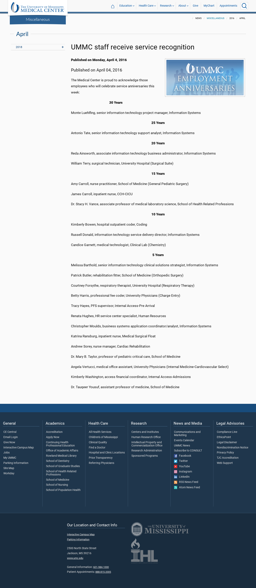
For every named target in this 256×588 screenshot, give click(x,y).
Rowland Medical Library (61, 455)
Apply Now (52, 437)
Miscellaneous (38, 19)
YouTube (183, 466)
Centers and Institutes (145, 432)
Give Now (9, 442)
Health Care (146, 5)
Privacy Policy (225, 452)
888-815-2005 (103, 571)
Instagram (184, 471)
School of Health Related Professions (61, 473)
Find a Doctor (97, 447)
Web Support (225, 463)
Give (195, 5)
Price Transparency (101, 457)
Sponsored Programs (144, 455)
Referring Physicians (101, 463)
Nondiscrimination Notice (232, 447)
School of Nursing (57, 484)
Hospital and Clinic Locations (107, 452)
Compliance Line (227, 432)
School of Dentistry (57, 461)
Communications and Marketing (187, 433)
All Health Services (100, 432)
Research (166, 5)
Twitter (182, 461)
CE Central (9, 432)
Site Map (8, 468)
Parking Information (15, 463)
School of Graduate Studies (63, 466)
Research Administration (146, 450)
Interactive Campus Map (18, 447)
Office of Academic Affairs (62, 450)
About (182, 5)
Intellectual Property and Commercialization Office (146, 444)
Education (125, 5)
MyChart (209, 5)
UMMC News (182, 445)
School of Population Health (63, 490)
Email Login (10, 437)
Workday (8, 473)
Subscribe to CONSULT (188, 450)
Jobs (6, 452)
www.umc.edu (75, 558)
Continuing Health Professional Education (60, 444)
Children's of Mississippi (103, 437)
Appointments (228, 5)
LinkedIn (183, 476)
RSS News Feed (187, 482)
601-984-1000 (101, 567)
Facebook (184, 455)
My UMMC (9, 457)
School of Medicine (57, 479)
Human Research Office (146, 437)
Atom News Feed (188, 487)
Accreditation (54, 432)
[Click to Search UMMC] (244, 5)
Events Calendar (184, 440)
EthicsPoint (224, 437)
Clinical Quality (98, 442)
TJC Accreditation (228, 457)
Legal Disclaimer (227, 442)
